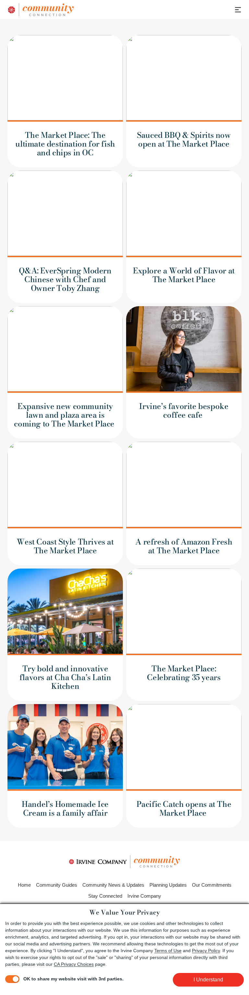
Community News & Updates (113, 885)
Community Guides (56, 885)
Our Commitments (211, 885)
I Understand (208, 979)
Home (24, 885)
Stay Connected (105, 896)
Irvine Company (144, 896)
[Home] (72, 9)
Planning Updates (168, 885)
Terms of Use (168, 950)
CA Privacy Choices (74, 964)
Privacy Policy (206, 950)
